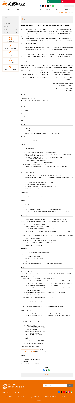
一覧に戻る (46, 374)
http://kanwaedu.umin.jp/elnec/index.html (30, 349)
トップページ (57, 12)
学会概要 (17, 9)
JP (57, 6)
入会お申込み (53, 1)
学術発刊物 (47, 9)
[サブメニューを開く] (16, 17)
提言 (27, 9)
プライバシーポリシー (22, 396)
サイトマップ (34, 397)
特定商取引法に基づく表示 (51, 396)
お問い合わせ (67, 9)
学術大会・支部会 (37, 9)
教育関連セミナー (64, 12)
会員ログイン (67, 1)
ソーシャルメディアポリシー (36, 396)
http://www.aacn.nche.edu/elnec (28, 351)
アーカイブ (63, 396)
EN (60, 6)
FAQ (43, 397)
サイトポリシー (10, 396)
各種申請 (58, 9)
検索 (70, 385)
